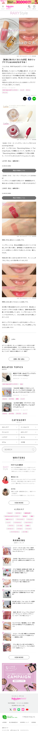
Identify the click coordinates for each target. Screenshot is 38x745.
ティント (5, 92)
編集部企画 (27, 513)
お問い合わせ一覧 (14, 730)
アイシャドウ (20, 519)
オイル (28, 90)
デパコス (19, 528)
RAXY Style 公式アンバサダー (10, 90)
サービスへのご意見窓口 (22, 703)
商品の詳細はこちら (19, 170)
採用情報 (33, 722)
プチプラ (18, 413)
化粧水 (27, 525)
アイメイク (5, 432)
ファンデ (28, 528)
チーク (25, 413)
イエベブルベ (28, 522)
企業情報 (4, 722)
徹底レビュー (9, 519)
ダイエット (10, 528)
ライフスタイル (14, 532)
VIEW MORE (19, 503)
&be (21, 384)
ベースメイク (11, 87)
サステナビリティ (24, 730)
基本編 (24, 516)
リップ (22, 90)
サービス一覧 (5, 730)
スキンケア (5, 427)
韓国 (17, 399)
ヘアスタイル (17, 522)
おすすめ (11, 399)
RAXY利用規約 (11, 703)
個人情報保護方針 (13, 722)
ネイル (23, 437)
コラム (4, 442)
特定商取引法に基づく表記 (18, 705)
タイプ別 (25, 532)
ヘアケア (4, 437)
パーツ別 (19, 525)
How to (5, 399)
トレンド (30, 519)
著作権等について (24, 722)
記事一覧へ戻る (19, 359)
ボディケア (24, 432)
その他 (23, 442)
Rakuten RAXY (10, 7)
